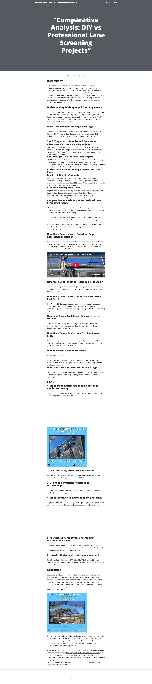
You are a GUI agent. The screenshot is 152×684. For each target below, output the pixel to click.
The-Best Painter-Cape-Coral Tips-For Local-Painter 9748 (56, 3)
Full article (92, 224)
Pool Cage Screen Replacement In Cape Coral (83, 653)
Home (108, 2)
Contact (115, 2)
